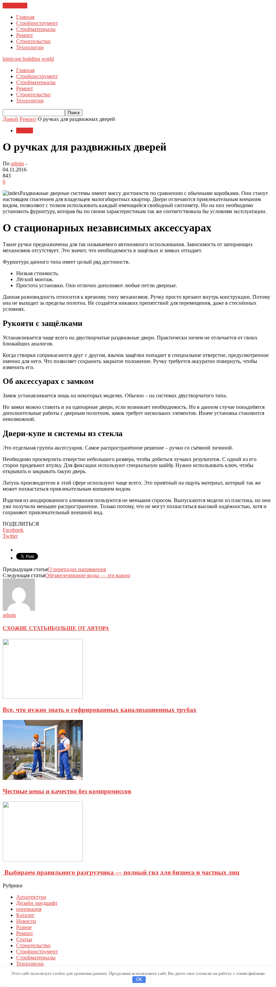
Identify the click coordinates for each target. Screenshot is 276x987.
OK (139, 979)
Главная (25, 17)
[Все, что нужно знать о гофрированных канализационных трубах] (43, 697)
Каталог (25, 915)
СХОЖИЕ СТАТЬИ (27, 628)
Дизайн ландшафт (37, 903)
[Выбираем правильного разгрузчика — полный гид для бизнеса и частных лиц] (43, 859)
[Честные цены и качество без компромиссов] (43, 778)
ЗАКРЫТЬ (15, 5)
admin (17, 163)
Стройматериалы (36, 29)
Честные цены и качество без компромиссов (67, 791)
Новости (26, 921)
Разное (24, 927)
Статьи (24, 939)
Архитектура (31, 897)
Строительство (33, 41)
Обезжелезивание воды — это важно (87, 575)
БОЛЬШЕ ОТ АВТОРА (80, 628)
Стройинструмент (37, 23)
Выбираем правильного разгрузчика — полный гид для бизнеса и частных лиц (121, 872)
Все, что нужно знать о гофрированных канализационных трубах (100, 709)
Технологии (30, 47)
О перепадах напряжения (77, 569)
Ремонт (24, 35)
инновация (28, 909)
